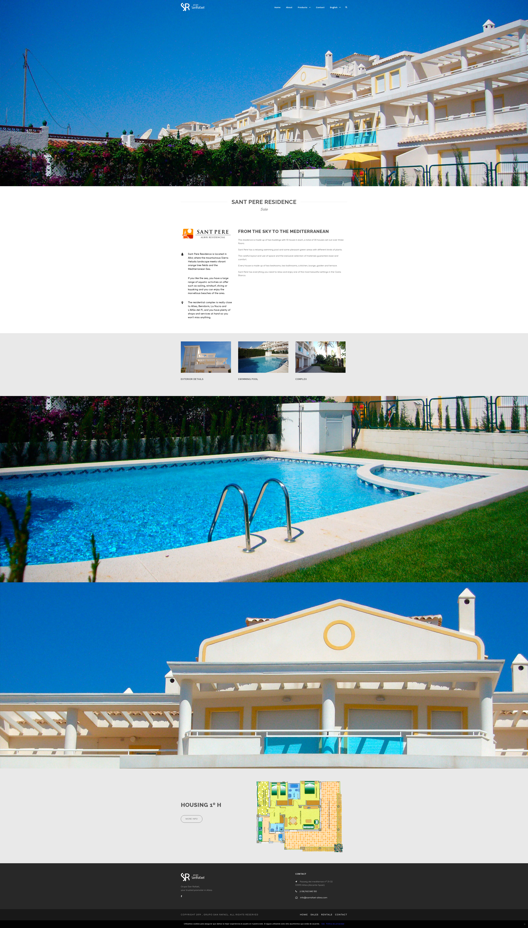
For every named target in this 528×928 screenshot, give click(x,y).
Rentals (326, 915)
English (333, 7)
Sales (314, 915)
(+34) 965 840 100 (308, 891)
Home (277, 7)
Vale (323, 924)
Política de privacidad (335, 924)
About (289, 7)
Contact (320, 7)
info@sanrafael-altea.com (313, 898)
